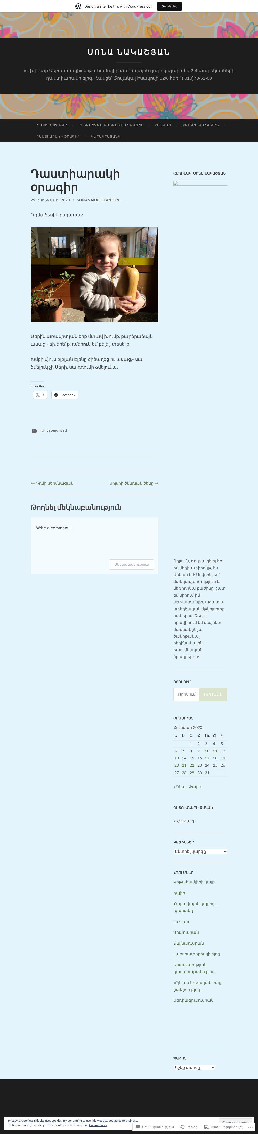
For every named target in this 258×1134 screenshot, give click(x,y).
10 (207, 751)
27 (176, 773)
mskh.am (181, 921)
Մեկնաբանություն (131, 564)
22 (192, 765)
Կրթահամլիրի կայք (194, 882)
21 (184, 765)
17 (207, 758)
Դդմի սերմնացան (52, 483)
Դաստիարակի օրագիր (58, 136)
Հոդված (163, 125)
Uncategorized (54, 430)
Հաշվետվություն (201, 125)
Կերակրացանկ (106, 136)
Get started (170, 6)
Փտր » (195, 787)
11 (215, 751)
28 (184, 773)
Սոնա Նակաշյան (129, 52)
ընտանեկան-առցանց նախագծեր (111, 125)
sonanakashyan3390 (98, 200)
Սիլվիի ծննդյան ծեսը (133, 483)
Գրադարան (186, 932)
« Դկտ (179, 787)
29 (192, 773)
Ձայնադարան (188, 943)
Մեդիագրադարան (193, 1000)
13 (176, 758)
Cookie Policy (98, 1125)
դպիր (179, 893)
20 (176, 765)
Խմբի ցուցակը (51, 125)
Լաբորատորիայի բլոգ (196, 954)
